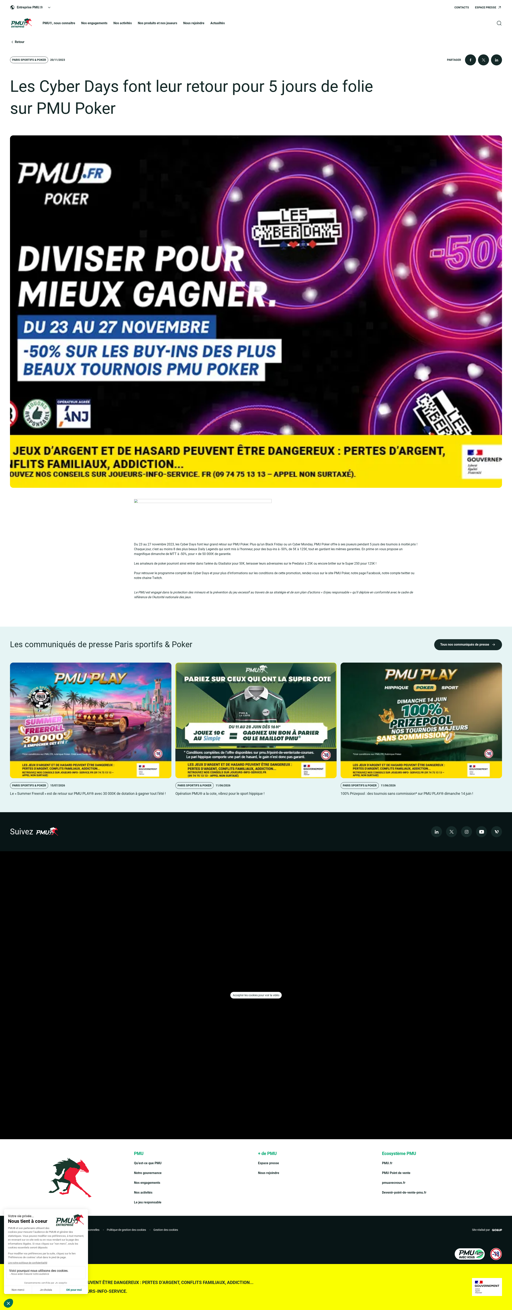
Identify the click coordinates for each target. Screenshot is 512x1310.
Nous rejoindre (193, 23)
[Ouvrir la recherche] (499, 23)
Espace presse (268, 1163)
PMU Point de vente (396, 1173)
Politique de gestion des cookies (126, 1229)
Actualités (217, 23)
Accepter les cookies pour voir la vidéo (256, 995)
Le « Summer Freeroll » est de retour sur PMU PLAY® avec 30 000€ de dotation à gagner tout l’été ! (88, 793)
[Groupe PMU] (21, 23)
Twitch (157, 578)
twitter (405, 573)
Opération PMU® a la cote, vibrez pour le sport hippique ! (220, 793)
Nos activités (122, 23)
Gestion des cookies (165, 1229)
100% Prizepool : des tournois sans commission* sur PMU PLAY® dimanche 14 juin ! (407, 793)
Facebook (373, 573)
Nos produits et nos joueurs (157, 23)
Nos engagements (94, 23)
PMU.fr (387, 1163)
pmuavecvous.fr (393, 1183)
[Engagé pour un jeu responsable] (469, 1254)
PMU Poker (341, 573)
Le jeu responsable (147, 1202)
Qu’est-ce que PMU (148, 1163)
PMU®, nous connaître (59, 23)
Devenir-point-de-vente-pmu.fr (404, 1192)
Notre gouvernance (148, 1173)
